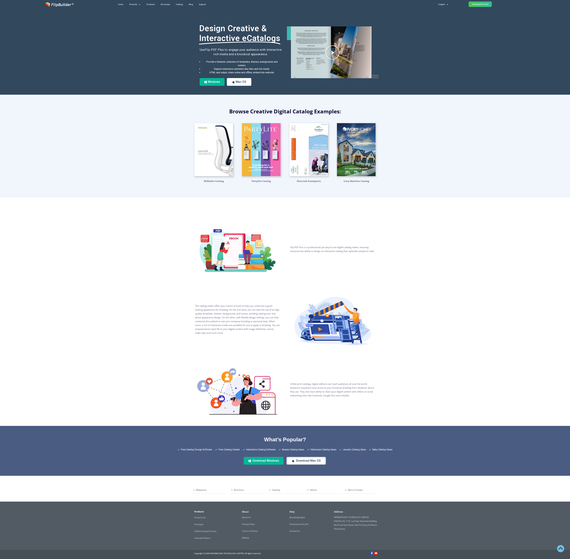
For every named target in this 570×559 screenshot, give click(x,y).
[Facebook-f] (372, 553)
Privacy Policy (248, 524)
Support (202, 4)
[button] (332, 52)
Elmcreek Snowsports (309, 181)
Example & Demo (202, 538)
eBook (313, 490)
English (441, 4)
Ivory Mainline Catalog (356, 181)
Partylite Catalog (261, 181)
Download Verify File (298, 524)
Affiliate (245, 538)
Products (133, 4)
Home (120, 4)
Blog (191, 4)
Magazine (201, 490)
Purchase (151, 4)
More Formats (355, 490)
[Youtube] (376, 553)
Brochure (239, 490)
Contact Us (294, 531)
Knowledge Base (297, 517)
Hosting (179, 4)
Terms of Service (250, 531)
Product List (200, 517)
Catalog (276, 490)
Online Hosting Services (205, 531)
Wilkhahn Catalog (214, 181)
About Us (246, 517)
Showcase (165, 4)
